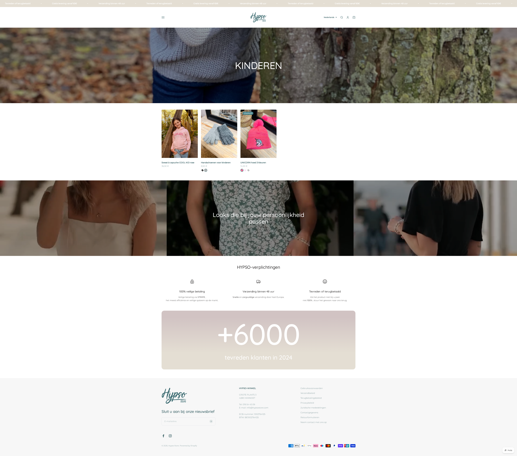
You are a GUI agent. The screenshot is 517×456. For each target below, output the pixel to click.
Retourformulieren (310, 417)
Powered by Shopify (188, 446)
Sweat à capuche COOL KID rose (178, 162)
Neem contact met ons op (314, 422)
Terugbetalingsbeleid (311, 398)
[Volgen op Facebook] (163, 436)
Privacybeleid (307, 403)
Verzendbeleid (308, 393)
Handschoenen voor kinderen (216, 162)
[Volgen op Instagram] (170, 436)
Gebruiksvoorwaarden (312, 388)
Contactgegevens (309, 412)
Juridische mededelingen (313, 407)
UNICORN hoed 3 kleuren (253, 162)
